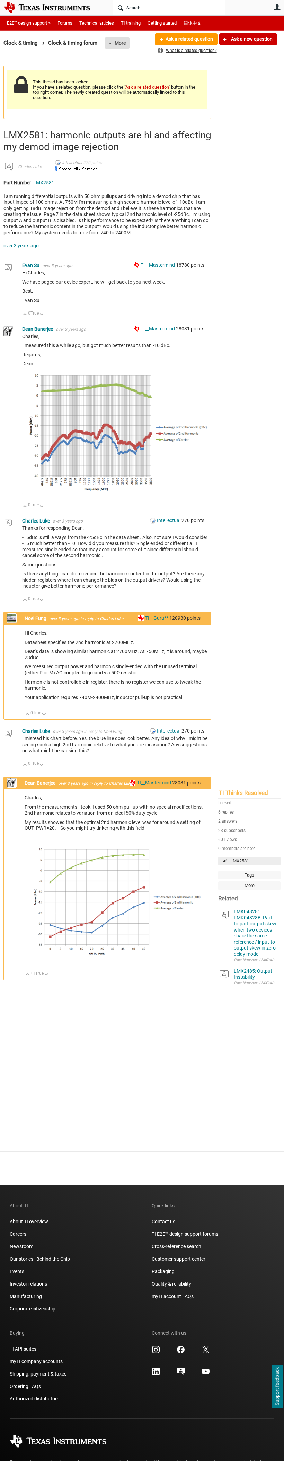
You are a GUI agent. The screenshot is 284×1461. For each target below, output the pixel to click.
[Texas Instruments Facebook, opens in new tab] (181, 1352)
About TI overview (29, 1221)
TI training (131, 23)
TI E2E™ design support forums (185, 1234)
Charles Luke (30, 166)
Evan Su (31, 265)
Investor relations (28, 1284)
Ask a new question (251, 39)
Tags (249, 875)
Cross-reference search (176, 1246)
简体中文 (193, 23)
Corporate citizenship (32, 1309)
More (120, 43)
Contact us (163, 1221)
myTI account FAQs (173, 1296)
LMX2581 (239, 860)
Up (25, 315)
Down (42, 315)
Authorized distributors (34, 1398)
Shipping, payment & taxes (38, 1374)
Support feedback (277, 1387)
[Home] (51, 7)
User (277, 7)
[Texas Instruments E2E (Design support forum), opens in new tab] (181, 1374)
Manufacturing (26, 1296)
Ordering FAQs (25, 1386)
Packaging (163, 1271)
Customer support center (178, 1259)
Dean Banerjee (38, 329)
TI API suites (23, 1349)
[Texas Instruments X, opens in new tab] (206, 1352)
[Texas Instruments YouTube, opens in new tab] (206, 1374)
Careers (18, 1234)
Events (17, 1271)
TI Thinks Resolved (243, 792)
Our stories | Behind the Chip (40, 1259)
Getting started (162, 23)
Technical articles (96, 23)
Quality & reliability (171, 1284)
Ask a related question (189, 39)
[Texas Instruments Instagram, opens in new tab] (156, 1352)
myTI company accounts (36, 1361)
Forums (64, 23)
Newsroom (21, 1246)
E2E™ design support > (29, 23)
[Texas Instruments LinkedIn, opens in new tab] (156, 1374)
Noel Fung (36, 618)
